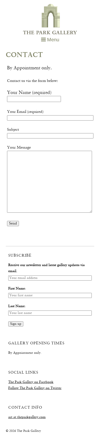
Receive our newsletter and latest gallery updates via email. (46, 268)
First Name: (17, 288)
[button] (50, 40)
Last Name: (16, 306)
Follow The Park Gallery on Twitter (34, 388)
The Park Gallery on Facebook (30, 382)
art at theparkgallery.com (27, 417)
